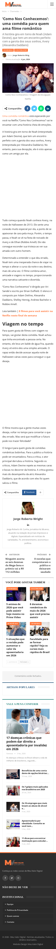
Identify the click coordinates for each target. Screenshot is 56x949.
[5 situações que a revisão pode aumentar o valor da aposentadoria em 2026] (16, 629)
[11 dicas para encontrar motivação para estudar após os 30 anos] (13, 842)
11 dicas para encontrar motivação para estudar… (35, 839)
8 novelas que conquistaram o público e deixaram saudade (41, 565)
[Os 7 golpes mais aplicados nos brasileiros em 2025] (13, 790)
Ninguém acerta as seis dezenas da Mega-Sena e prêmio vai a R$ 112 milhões (14, 565)
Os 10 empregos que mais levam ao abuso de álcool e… (34, 806)
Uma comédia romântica (15, 116)
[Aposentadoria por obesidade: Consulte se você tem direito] (13, 824)
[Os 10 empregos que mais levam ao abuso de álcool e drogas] (13, 807)
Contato (10, 922)
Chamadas (8, 50)
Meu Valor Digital (35, 944)
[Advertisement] (28, 187)
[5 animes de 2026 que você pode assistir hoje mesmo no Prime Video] (16, 594)
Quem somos (13, 916)
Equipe (10, 904)
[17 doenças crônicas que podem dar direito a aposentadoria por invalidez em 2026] (28, 721)
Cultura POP (21, 50)
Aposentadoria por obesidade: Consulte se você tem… (33, 823)
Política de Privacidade (17, 910)
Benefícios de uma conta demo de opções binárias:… (35, 772)
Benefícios (12, 624)
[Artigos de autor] (28, 508)
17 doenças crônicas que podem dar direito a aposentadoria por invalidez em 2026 (26, 743)
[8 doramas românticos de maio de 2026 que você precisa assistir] (40, 594)
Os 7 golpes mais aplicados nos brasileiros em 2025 (35, 788)
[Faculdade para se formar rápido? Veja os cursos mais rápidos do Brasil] (40, 629)
